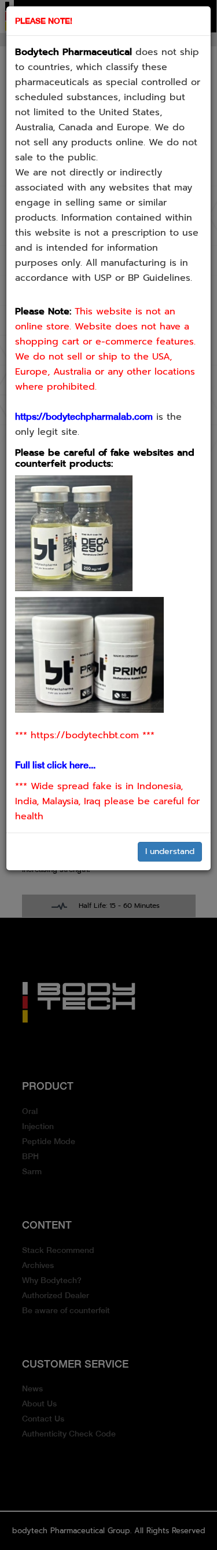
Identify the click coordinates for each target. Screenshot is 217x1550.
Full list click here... (55, 765)
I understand (169, 851)
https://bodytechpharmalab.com (84, 416)
